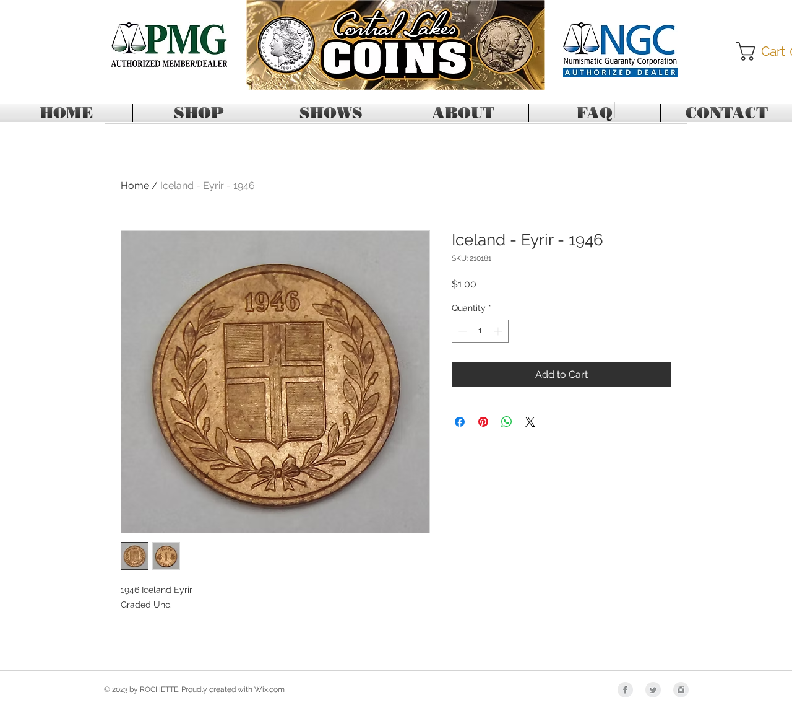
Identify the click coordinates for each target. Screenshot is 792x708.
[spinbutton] (480, 331)
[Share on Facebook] (459, 421)
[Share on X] (530, 421)
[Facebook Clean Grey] (625, 689)
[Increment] (499, 331)
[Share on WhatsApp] (506, 421)
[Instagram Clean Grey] (681, 689)
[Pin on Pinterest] (483, 421)
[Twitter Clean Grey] (653, 689)
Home (135, 185)
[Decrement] (461, 331)
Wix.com (269, 689)
